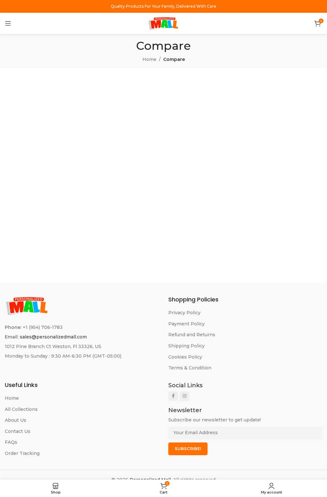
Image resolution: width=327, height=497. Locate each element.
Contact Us (17, 431)
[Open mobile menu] (8, 23)
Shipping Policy (186, 346)
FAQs (11, 442)
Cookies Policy (185, 357)
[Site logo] (163, 23)
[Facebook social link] (173, 396)
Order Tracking (22, 453)
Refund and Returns (191, 335)
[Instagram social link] (184, 396)
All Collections (21, 409)
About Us (15, 420)
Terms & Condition (189, 368)
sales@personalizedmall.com (53, 337)
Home (149, 59)
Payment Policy (186, 324)
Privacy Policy (184, 312)
